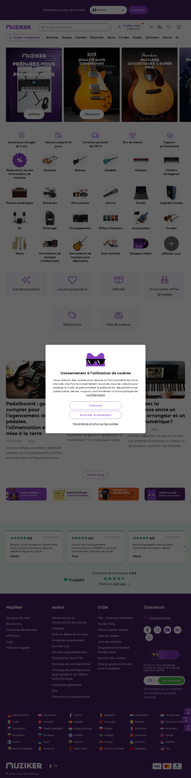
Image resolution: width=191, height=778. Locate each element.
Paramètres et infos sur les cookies (95, 424)
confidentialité (95, 395)
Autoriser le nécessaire (95, 415)
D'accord (95, 405)
